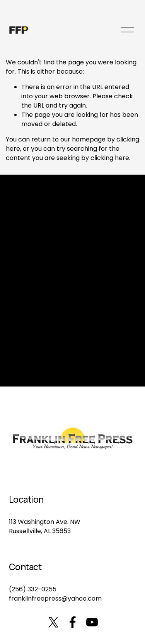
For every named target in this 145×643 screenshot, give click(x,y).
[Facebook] (73, 622)
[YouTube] (92, 622)
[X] (53, 622)
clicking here (109, 157)
